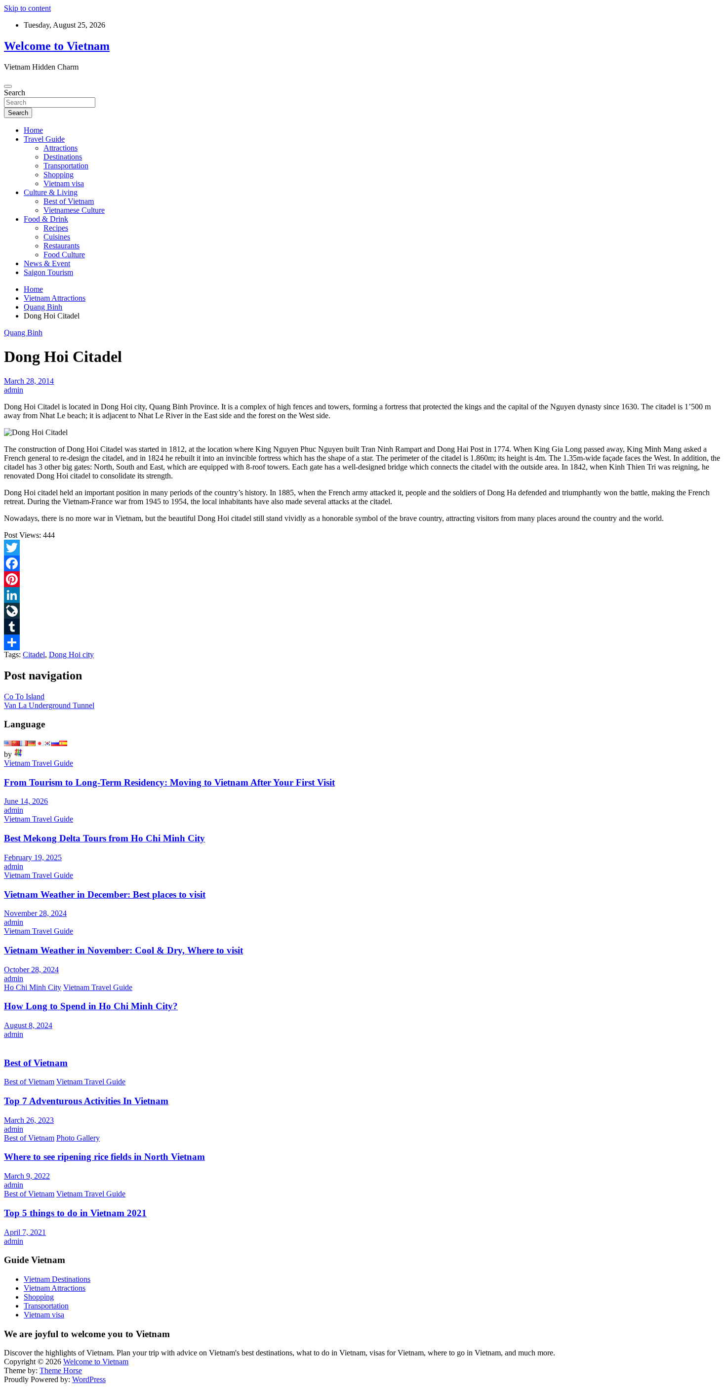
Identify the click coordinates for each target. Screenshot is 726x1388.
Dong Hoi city (71, 654)
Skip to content (27, 8)
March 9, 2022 (27, 1176)
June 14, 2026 (26, 801)
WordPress (89, 1379)
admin (13, 390)
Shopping (58, 174)
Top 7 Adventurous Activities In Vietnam (86, 1101)
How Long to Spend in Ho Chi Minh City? (91, 1006)
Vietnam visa (63, 183)
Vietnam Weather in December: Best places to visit (104, 894)
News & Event (47, 263)
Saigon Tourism (48, 272)
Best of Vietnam (68, 201)
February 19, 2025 (33, 857)
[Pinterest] (363, 579)
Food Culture (64, 254)
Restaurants (61, 245)
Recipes (55, 228)
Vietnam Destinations (57, 1279)
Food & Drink (46, 219)
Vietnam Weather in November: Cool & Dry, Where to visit (123, 950)
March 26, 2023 (29, 1120)
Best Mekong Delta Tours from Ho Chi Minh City (104, 838)
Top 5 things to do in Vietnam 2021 (75, 1213)
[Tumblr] (363, 627)
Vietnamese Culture (74, 210)
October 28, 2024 (31, 969)
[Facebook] (363, 563)
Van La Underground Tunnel (49, 705)
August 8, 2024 (28, 1025)
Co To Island (24, 696)
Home (33, 130)
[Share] (363, 642)
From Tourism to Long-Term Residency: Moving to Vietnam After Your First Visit (169, 782)
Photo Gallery (78, 1138)
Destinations (62, 157)
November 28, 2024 (35, 913)
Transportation (65, 165)
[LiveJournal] (363, 611)
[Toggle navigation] (8, 86)
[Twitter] (363, 547)
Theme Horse (61, 1370)
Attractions (60, 148)
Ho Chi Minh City (32, 987)
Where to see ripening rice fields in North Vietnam (104, 1156)
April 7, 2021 (25, 1232)
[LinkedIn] (363, 595)
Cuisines (56, 237)
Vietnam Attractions (54, 1288)
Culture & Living (51, 192)
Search (14, 92)
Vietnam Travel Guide (38, 763)
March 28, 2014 (29, 381)
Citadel (34, 654)
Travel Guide (44, 139)
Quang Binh (23, 332)
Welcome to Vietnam (57, 46)
